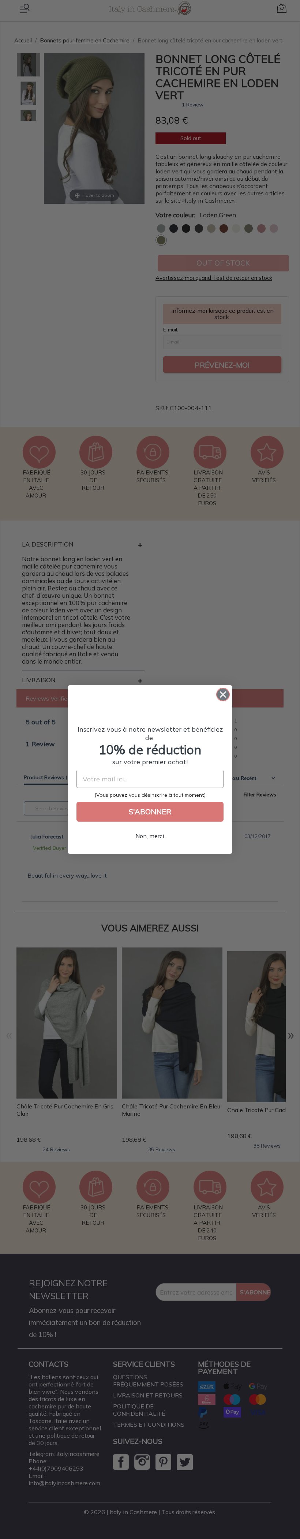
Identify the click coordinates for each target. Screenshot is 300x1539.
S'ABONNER (150, 811)
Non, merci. (150, 836)
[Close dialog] (223, 694)
